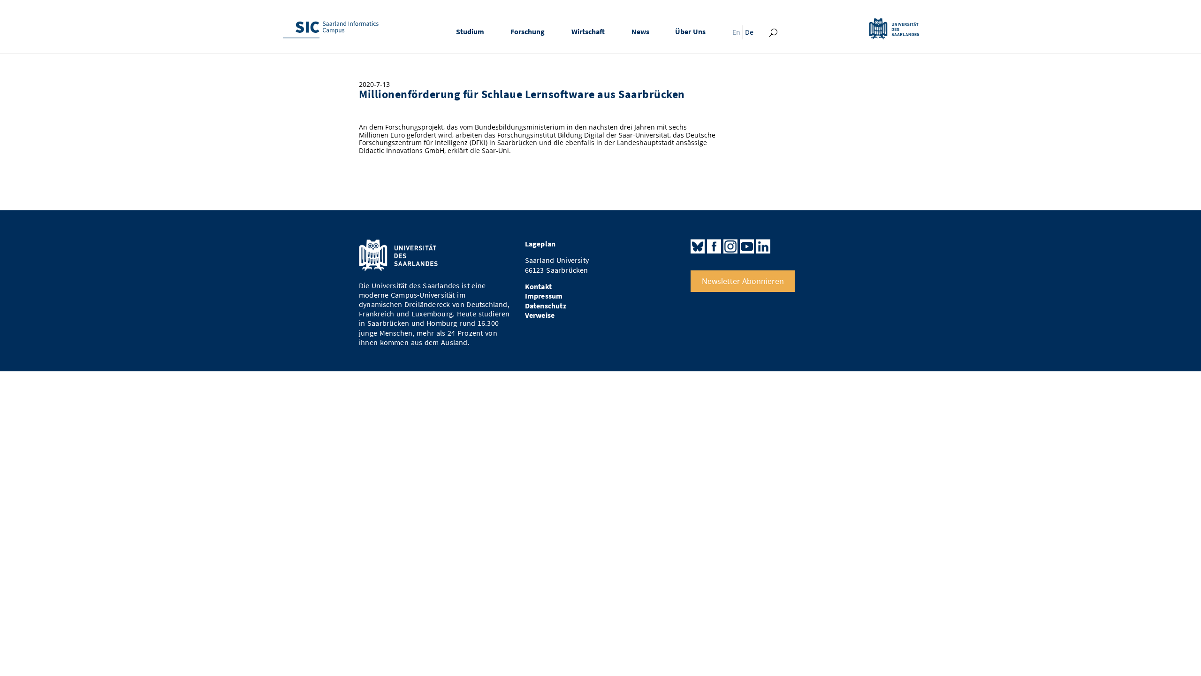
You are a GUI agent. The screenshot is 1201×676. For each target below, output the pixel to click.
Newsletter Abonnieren (743, 281)
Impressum (544, 296)
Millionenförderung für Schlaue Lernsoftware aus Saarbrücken (522, 94)
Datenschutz (545, 305)
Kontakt (538, 286)
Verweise (540, 315)
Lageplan (540, 243)
